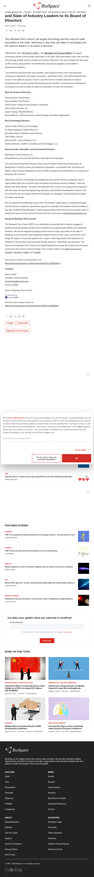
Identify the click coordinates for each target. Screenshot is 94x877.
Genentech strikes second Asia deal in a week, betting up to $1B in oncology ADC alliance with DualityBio (25, 688)
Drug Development (57, 723)
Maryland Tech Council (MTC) (58, 53)
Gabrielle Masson (11, 586)
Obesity (8, 564)
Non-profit (23, 323)
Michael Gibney (10, 570)
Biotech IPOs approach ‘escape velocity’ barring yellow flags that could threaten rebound (39, 583)
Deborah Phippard (11, 538)
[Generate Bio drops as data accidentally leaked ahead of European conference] (68, 708)
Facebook (17, 252)
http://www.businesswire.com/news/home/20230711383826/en (32, 306)
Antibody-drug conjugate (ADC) (19, 683)
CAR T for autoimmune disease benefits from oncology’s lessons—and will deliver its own (40, 535)
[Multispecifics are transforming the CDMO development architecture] (25, 708)
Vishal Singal (9, 554)
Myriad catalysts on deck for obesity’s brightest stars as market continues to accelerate (39, 567)
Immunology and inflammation (62, 683)
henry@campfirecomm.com (17, 281)
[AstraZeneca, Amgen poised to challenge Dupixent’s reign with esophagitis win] (68, 668)
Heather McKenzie (11, 479)
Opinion (8, 532)
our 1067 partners (18, 418)
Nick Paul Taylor (10, 602)
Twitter (26, 252)
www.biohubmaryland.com (75, 213)
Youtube (37, 252)
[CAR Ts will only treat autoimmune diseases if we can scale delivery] (83, 552)
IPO (6, 580)
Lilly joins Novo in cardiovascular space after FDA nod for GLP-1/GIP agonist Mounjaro (38, 477)
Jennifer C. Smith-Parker (34, 731)
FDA (6, 474)
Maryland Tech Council (17, 331)
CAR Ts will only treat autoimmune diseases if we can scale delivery (31, 551)
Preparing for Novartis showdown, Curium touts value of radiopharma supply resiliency (39, 599)
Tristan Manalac (31, 693)
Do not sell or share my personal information (46, 458)
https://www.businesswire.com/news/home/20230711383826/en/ (32, 263)
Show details (80, 450)
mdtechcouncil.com (73, 249)
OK (76, 458)
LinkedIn (8, 252)
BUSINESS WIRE (30, 53)
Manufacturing (12, 596)
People (10, 323)
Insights (8, 723)
